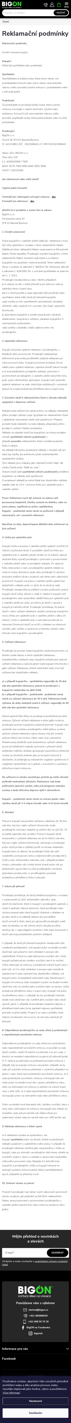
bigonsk (38, 1333)
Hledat (61, 12)
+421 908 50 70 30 (38, 1321)
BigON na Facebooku (38, 1327)
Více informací (11, 1393)
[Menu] (66, 4)
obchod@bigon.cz (38, 1310)
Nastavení (35, 1401)
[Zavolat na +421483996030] (46, 5)
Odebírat (57, 1252)
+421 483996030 (38, 1315)
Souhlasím (35, 1413)
